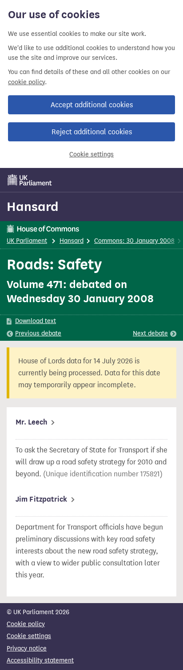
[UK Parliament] (30, 180)
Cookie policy (26, 624)
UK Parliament (27, 241)
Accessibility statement (40, 660)
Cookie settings (91, 154)
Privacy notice (27, 648)
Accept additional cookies (92, 105)
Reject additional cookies (92, 132)
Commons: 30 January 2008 (134, 241)
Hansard (33, 206)
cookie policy (26, 82)
